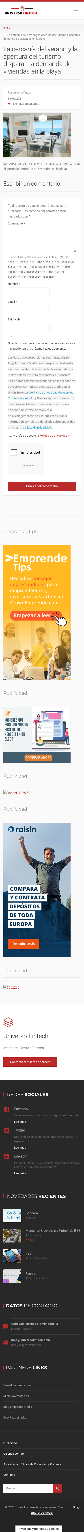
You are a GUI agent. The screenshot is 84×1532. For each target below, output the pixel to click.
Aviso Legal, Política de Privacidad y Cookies (32, 1464)
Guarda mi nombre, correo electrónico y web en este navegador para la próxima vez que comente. (41, 346)
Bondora (32, 1213)
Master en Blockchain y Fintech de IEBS (53, 1230)
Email (12, 301)
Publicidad (10, 1443)
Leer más (20, 1121)
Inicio (6, 27)
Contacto (9, 1474)
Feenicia (31, 1273)
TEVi (29, 1253)
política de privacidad (37, 427)
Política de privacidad (54, 435)
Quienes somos (13, 1453)
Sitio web (14, 319)
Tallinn (33, 1217)
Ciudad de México (39, 1258)
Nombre (14, 283)
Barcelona (35, 1235)
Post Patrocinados (15, 1417)
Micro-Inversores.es (16, 1396)
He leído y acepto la (41, 435)
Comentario (16, 223)
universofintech (22, 92)
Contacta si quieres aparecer (30, 1062)
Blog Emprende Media (17, 1406)
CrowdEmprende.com (17, 1385)
